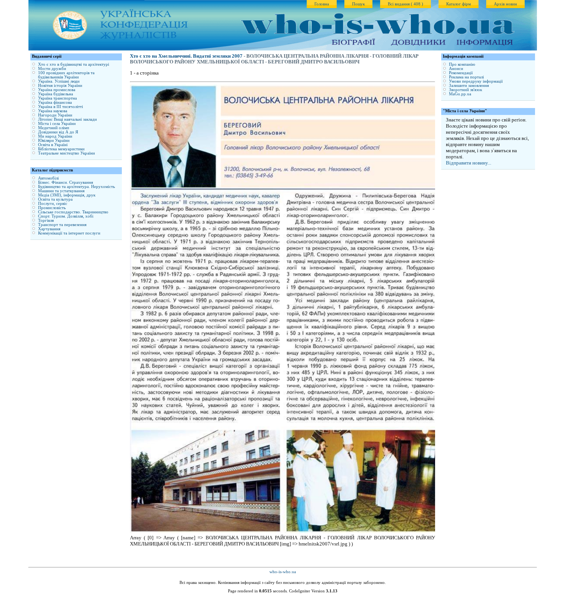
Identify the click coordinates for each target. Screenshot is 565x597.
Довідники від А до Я (58, 132)
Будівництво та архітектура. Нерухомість (76, 187)
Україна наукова (52, 111)
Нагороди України (55, 115)
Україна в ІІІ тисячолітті (60, 107)
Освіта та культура (55, 199)
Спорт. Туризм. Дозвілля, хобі (65, 216)
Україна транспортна (57, 98)
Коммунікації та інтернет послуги (69, 233)
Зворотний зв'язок (465, 90)
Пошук (358, 4)
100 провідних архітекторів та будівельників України (66, 75)
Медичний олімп (53, 128)
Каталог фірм (458, 4)
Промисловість (52, 208)
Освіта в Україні (53, 145)
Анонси (456, 69)
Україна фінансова (55, 102)
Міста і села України (57, 123)
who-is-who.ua (282, 572)
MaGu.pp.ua (460, 94)
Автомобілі (48, 178)
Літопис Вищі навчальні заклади (67, 119)
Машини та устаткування (61, 191)
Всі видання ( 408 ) (405, 4)
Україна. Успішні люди (59, 81)
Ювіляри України (54, 140)
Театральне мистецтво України (66, 153)
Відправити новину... (468, 163)
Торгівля (46, 220)
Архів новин (505, 4)
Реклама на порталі (466, 77)
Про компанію (462, 64)
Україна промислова (56, 90)
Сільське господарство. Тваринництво (73, 212)
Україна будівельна (55, 94)
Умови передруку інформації (476, 81)
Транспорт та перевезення (62, 225)
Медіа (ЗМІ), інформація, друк (66, 195)
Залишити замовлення (469, 85)
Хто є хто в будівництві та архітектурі (73, 64)
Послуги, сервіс (52, 203)
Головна (321, 4)
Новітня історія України (60, 85)
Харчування (49, 229)
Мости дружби (52, 69)
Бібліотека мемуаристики (61, 149)
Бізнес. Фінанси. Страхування (65, 182)
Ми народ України (55, 136)
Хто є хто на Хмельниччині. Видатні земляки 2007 (186, 56)
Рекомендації (461, 73)
